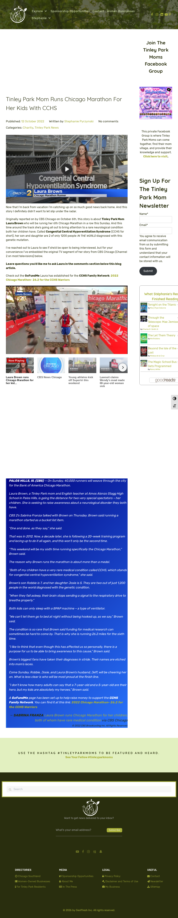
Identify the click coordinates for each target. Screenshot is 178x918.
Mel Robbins (155, 339)
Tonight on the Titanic (162, 304)
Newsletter (156, 881)
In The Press (70, 886)
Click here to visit (155, 156)
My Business (112, 886)
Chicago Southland (29, 876)
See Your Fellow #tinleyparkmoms (89, 757)
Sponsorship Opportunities (77, 876)
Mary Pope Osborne (158, 308)
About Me (67, 881)
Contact (155, 876)
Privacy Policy (112, 876)
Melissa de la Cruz (157, 356)
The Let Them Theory (161, 335)
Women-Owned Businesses (34, 881)
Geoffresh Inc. (84, 910)
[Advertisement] (67, 65)
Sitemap (155, 886)
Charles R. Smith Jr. (151, 329)
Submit (148, 271)
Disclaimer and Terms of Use (121, 881)
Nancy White (155, 369)
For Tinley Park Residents (31, 886)
